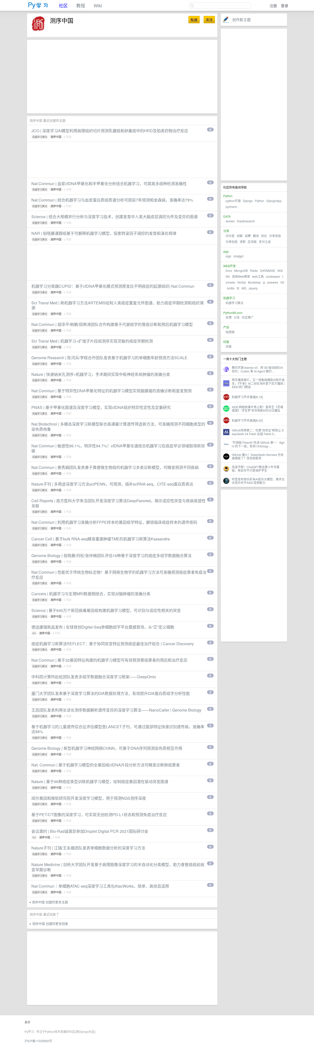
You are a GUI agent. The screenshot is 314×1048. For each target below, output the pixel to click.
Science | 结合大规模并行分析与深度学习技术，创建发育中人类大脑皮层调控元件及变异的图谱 (114, 216)
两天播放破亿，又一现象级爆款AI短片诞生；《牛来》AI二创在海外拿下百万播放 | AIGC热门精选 (258, 383)
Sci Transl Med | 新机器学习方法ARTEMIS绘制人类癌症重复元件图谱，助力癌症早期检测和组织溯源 (117, 305)
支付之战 (265, 241)
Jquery (253, 288)
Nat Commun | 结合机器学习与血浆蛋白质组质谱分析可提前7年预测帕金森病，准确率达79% (112, 200)
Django (248, 201)
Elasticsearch (246, 221)
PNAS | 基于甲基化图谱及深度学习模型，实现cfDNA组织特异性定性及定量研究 (101, 407)
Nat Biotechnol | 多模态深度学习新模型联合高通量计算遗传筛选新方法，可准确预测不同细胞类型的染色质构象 (118, 426)
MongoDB (241, 270)
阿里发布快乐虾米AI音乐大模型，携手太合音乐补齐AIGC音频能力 (258, 481)
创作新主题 (241, 19)
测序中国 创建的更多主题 (50, 902)
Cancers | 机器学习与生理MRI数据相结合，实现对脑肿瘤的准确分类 (90, 593)
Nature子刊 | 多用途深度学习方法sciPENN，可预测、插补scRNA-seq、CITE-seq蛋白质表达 (112, 484)
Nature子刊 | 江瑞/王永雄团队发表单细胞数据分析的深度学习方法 (88, 848)
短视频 (230, 332)
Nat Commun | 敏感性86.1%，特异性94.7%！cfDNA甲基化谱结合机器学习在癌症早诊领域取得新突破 (118, 448)
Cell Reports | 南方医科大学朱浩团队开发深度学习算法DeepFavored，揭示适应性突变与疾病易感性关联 (118, 503)
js (264, 282)
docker (230, 221)
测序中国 (56, 137)
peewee (272, 282)
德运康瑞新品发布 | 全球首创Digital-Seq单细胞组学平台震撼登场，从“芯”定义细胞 (102, 627)
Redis (254, 270)
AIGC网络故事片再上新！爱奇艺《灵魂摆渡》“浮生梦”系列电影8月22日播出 (257, 408)
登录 (284, 5)
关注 (209, 19)
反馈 (229, 317)
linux (229, 270)
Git (282, 282)
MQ (244, 288)
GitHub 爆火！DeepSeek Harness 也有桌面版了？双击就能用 (258, 456)
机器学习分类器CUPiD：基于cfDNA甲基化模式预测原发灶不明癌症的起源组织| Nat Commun (112, 286)
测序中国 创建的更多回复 (50, 923)
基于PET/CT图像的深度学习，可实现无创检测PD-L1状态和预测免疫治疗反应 (99, 814)
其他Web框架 (241, 276)
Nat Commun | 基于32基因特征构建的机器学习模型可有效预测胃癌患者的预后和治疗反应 (109, 660)
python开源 (233, 201)
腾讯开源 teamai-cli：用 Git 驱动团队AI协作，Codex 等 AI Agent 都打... (257, 369)
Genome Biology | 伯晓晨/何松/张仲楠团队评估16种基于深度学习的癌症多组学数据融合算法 (111, 555)
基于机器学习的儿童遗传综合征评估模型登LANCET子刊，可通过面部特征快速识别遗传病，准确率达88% (117, 729)
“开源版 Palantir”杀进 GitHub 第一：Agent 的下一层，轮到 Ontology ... (258, 444)
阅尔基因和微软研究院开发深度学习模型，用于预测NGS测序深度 (88, 798)
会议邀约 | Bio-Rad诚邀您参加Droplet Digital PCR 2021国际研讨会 (89, 831)
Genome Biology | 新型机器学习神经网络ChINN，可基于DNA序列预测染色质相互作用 (106, 748)
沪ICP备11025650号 (38, 1041)
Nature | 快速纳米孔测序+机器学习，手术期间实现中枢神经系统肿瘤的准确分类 (100, 374)
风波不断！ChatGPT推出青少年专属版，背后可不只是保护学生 (255, 468)
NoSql (241, 282)
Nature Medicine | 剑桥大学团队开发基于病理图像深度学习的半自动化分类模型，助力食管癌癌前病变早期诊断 (117, 867)
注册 (273, 5)
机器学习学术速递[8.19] (247, 397)
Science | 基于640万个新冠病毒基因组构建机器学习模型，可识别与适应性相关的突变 (106, 610)
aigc (228, 256)
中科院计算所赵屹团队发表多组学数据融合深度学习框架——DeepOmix (93, 676)
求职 (243, 241)
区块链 (252, 241)
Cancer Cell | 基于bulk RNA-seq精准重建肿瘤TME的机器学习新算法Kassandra (100, 539)
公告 (237, 317)
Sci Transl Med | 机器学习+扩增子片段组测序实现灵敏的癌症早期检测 (92, 341)
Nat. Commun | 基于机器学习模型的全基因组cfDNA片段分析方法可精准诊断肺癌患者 (105, 765)
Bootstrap (254, 282)
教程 (80, 5)
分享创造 (231, 241)
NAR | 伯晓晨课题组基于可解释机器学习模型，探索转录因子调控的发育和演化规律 (103, 233)
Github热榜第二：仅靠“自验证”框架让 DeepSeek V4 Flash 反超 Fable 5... (258, 432)
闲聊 (240, 236)
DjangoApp (274, 201)
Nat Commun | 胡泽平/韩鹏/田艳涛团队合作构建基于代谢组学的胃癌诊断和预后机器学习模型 (112, 324)
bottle (231, 288)
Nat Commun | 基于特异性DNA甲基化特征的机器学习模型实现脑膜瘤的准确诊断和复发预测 (111, 390)
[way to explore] (38, 7)
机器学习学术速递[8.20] (247, 420)
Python (259, 201)
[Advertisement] (254, 104)
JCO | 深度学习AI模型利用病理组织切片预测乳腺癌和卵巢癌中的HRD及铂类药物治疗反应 (109, 130)
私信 (194, 19)
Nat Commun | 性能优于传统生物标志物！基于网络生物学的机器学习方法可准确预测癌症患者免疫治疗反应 (119, 574)
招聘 (248, 236)
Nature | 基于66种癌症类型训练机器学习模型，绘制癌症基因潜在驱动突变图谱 (99, 781)
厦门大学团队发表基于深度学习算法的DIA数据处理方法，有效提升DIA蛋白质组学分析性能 (110, 693)
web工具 (258, 276)
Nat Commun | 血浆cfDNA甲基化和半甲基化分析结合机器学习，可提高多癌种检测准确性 (109, 183)
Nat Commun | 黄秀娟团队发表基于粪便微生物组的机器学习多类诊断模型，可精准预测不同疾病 (115, 467)
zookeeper (273, 276)
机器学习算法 (234, 303)
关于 (27, 1022)
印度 (229, 346)
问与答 (230, 236)
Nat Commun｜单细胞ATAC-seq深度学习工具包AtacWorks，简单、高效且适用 (100, 886)
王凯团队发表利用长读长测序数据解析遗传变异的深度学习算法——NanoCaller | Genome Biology (116, 710)
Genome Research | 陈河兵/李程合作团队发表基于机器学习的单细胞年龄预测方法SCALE (109, 357)
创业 (264, 236)
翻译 (256, 236)
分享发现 (275, 236)
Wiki (98, 5)
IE (238, 288)
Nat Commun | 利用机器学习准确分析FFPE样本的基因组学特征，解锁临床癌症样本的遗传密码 (114, 522)
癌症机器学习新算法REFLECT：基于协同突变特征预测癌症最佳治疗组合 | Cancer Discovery (112, 643)
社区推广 (248, 317)
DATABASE (267, 270)
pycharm (231, 206)
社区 (63, 5)
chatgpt (238, 256)
